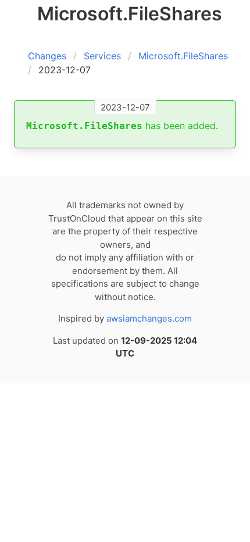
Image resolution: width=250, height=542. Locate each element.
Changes (47, 56)
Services (102, 56)
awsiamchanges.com (149, 318)
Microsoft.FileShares (183, 56)
